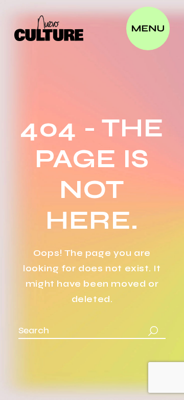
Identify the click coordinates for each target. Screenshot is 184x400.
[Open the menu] (148, 28)
